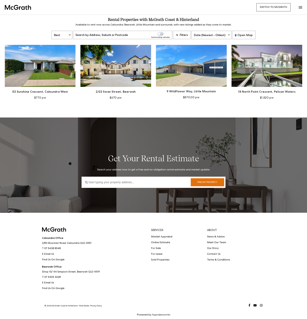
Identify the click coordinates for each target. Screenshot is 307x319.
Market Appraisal (161, 237)
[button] (300, 7)
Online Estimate (160, 242)
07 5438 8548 (52, 248)
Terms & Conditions (218, 260)
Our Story (213, 248)
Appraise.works (161, 315)
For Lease (156, 254)
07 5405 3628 (52, 277)
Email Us (49, 254)
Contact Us (213, 254)
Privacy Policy (96, 306)
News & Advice (216, 237)
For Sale (156, 248)
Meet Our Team (216, 242)
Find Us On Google (53, 260)
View (40, 73)
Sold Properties (160, 260)
